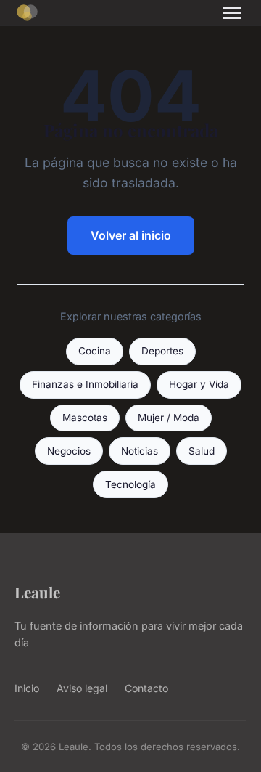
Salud (201, 451)
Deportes (162, 351)
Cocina (94, 351)
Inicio (26, 688)
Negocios (69, 451)
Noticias (139, 451)
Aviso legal (82, 688)
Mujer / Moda (168, 417)
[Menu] (232, 13)
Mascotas (84, 417)
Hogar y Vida (199, 384)
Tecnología (130, 484)
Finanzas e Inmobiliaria (85, 384)
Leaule (37, 592)
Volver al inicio (131, 235)
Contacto (146, 688)
